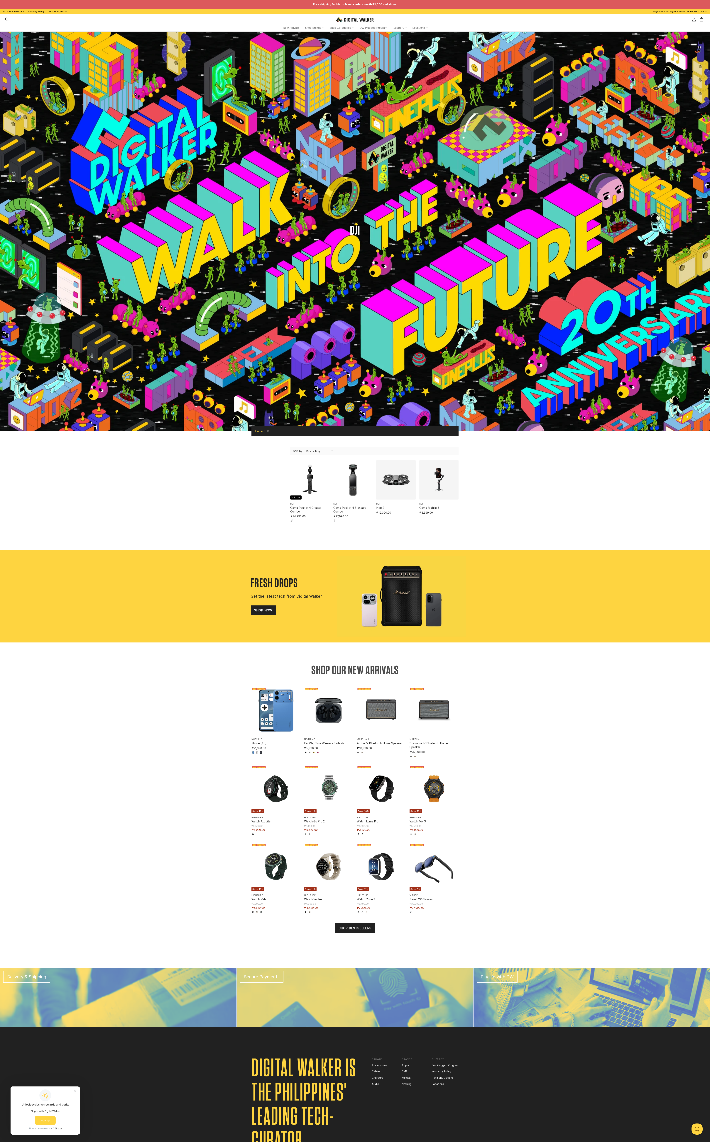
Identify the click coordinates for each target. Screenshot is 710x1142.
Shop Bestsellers (355, 928)
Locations (419, 27)
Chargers (377, 1077)
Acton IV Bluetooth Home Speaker (379, 743)
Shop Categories (341, 27)
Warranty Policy (36, 11)
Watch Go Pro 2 (314, 821)
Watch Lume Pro (367, 821)
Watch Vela (258, 899)
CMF (404, 1071)
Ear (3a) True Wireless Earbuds (324, 743)
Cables (376, 1071)
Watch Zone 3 (366, 899)
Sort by (297, 451)
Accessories (379, 1065)
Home (259, 431)
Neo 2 (380, 508)
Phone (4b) (258, 743)
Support (399, 27)
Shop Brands (313, 27)
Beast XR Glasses (421, 899)
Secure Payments (58, 11)
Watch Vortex (313, 899)
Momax (406, 1077)
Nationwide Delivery (13, 11)
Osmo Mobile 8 (429, 508)
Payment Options (442, 1077)
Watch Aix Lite (261, 821)
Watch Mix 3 (418, 821)
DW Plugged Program (373, 27)
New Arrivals (291, 27)
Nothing (407, 1084)
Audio (375, 1084)
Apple (405, 1065)
